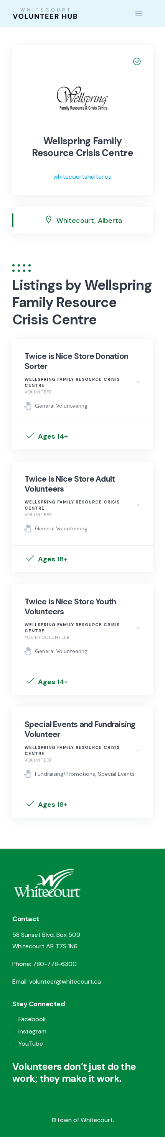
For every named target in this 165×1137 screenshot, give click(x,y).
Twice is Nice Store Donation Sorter (76, 361)
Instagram (32, 1031)
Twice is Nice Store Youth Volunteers (70, 606)
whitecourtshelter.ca (82, 177)
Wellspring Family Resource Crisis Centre (72, 382)
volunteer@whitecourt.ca (65, 981)
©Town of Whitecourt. (82, 1120)
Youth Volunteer (47, 637)
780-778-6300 (55, 964)
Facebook (32, 1019)
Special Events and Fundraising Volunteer (80, 729)
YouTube (30, 1044)
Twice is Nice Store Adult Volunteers (70, 484)
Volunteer (38, 392)
